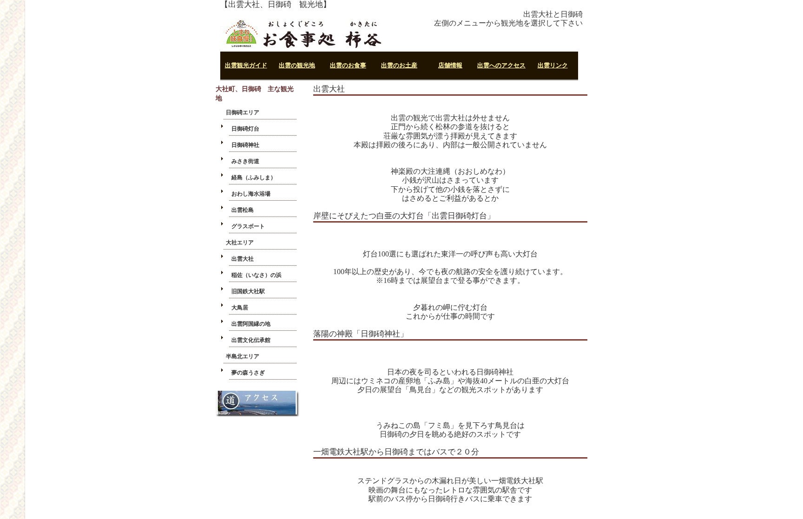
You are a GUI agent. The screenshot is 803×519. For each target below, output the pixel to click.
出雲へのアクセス (501, 65)
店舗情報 (450, 65)
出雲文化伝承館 (250, 340)
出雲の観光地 (297, 65)
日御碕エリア (242, 112)
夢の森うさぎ (248, 372)
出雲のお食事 (348, 65)
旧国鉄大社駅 (248, 291)
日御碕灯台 (245, 128)
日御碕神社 (245, 145)
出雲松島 (242, 210)
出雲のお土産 (399, 65)
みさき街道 (245, 161)
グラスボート (248, 226)
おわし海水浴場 (250, 194)
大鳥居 (239, 307)
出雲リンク (553, 65)
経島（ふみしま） (253, 177)
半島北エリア (242, 356)
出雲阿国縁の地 (250, 324)
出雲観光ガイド (246, 65)
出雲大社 (242, 259)
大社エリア (240, 242)
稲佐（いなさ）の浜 (256, 275)
